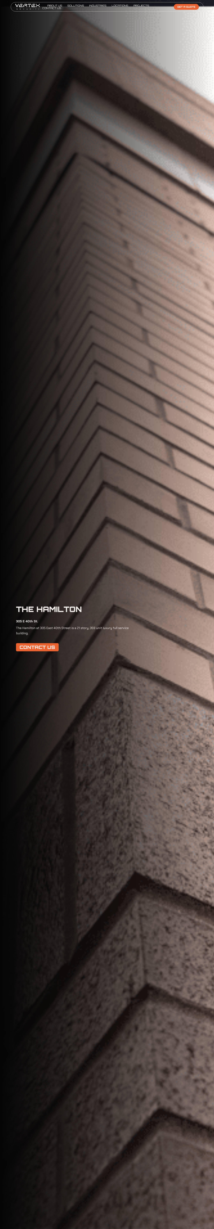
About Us (54, 5)
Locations (120, 5)
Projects (141, 5)
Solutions (75, 5)
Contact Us (51, 8)
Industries (97, 5)
